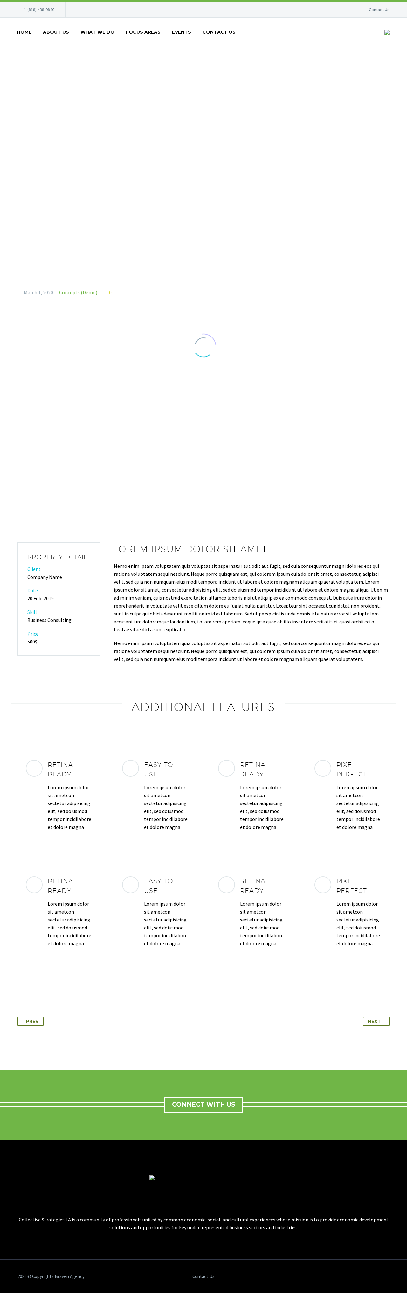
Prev (32, 1021)
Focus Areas (143, 32)
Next (374, 1021)
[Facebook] (80, 9)
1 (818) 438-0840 (39, 9)
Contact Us (379, 9)
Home (24, 32)
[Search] (247, 32)
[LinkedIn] (89, 9)
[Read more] (59, 795)
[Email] (108, 9)
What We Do (97, 32)
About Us (56, 32)
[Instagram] (99, 9)
